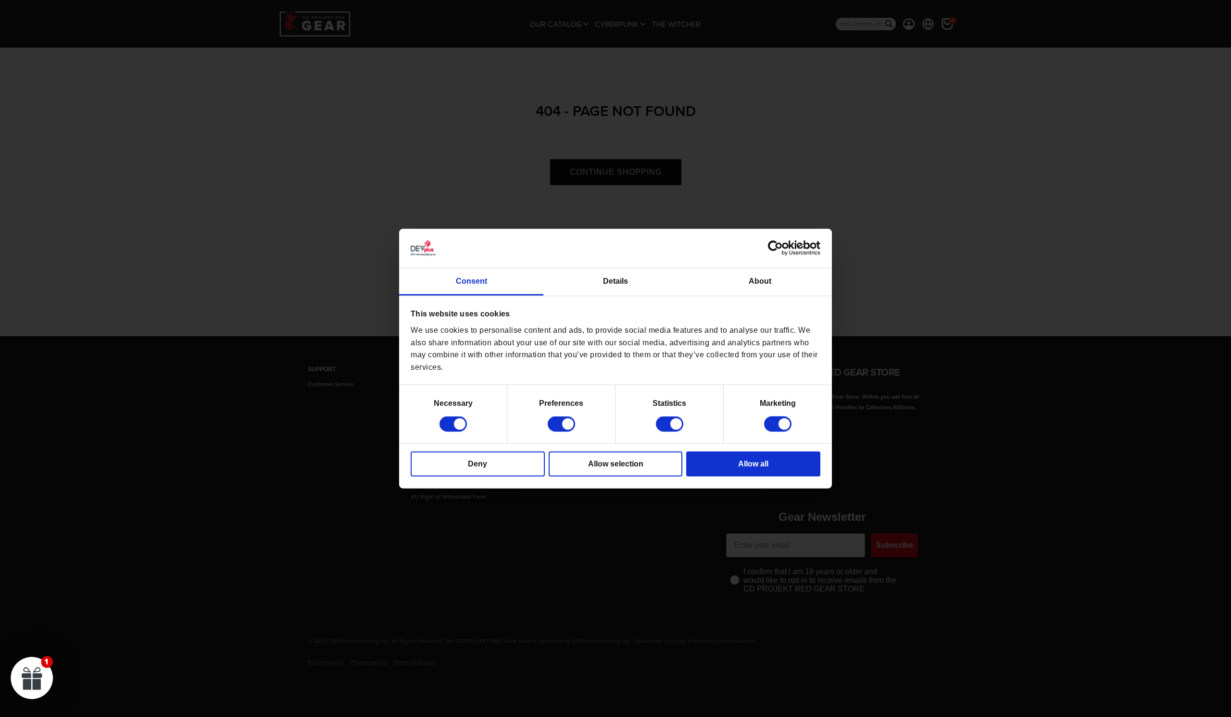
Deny (477, 464)
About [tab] (760, 281)
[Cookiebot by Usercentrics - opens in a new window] (778, 248)
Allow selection (615, 464)
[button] (32, 677)
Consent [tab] (471, 281)
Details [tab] (615, 281)
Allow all (753, 464)
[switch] (561, 424)
